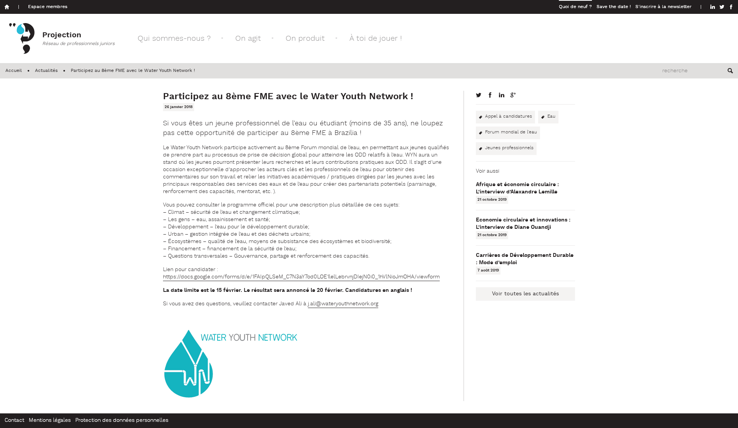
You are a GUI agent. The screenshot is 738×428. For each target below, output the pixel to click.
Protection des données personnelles (121, 420)
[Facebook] (731, 7)
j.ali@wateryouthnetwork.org (343, 304)
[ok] (730, 70)
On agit (248, 38)
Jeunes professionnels (509, 148)
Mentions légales (50, 420)
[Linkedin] (712, 7)
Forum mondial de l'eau (511, 132)
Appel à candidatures (508, 116)
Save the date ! (614, 7)
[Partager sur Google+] (513, 95)
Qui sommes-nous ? (174, 38)
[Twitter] (722, 7)
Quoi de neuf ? (575, 7)
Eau (551, 116)
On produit (305, 38)
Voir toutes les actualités (525, 294)
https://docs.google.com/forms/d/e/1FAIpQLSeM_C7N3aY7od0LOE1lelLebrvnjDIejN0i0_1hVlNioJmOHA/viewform (301, 277)
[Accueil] (7, 7)
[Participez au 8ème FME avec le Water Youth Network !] (478, 95)
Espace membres (47, 7)
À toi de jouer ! (375, 38)
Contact (14, 420)
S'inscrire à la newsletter (663, 7)
